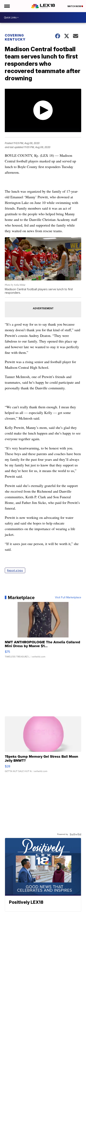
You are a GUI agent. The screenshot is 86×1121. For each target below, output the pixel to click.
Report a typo (15, 570)
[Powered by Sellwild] (75, 834)
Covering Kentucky (15, 37)
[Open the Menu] (6, 6)
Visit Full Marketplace (68, 597)
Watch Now (74, 6)
